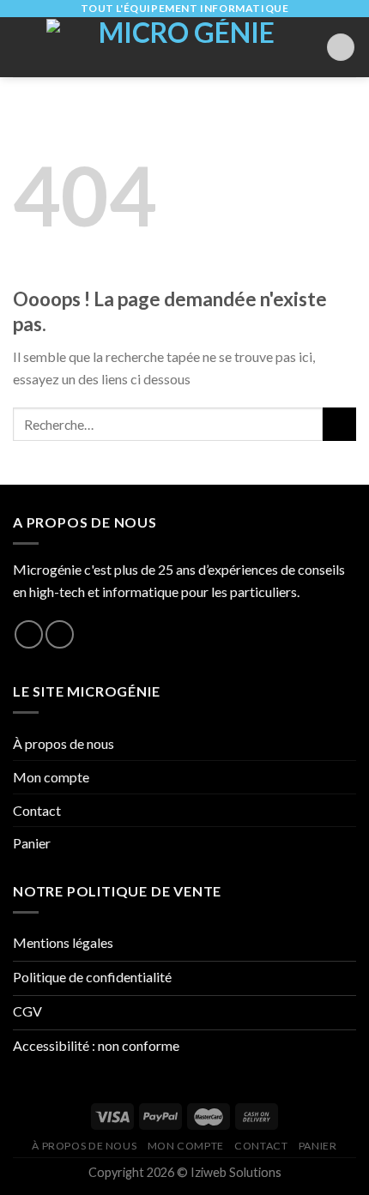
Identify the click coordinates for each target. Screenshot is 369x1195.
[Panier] (340, 47)
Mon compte (51, 777)
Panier (32, 843)
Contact (37, 810)
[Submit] (339, 424)
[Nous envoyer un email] (59, 634)
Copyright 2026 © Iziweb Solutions (184, 1172)
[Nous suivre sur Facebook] (29, 634)
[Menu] (23, 47)
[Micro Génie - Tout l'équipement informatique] (179, 47)
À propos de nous (63, 743)
